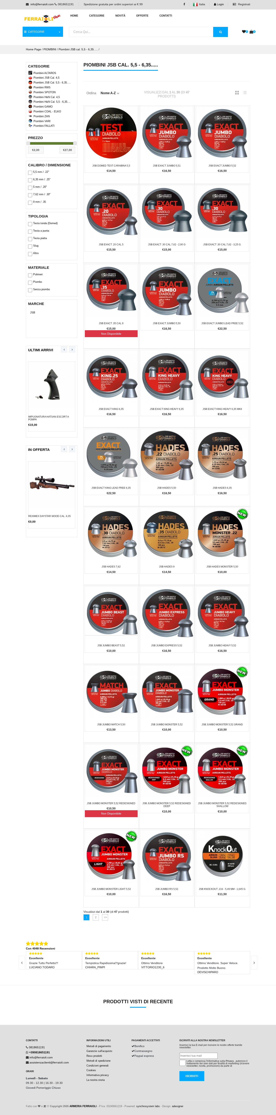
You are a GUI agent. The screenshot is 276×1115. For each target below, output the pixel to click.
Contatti (165, 15)
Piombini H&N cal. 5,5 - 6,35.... (52, 101)
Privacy (230, 1061)
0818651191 (37, 1047)
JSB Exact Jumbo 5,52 (222, 165)
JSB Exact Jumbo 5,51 (167, 165)
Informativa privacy (97, 1075)
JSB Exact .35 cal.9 (111, 323)
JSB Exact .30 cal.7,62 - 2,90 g (166, 244)
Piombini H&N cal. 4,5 (47, 97)
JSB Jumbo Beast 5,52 (111, 645)
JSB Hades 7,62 (111, 566)
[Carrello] (251, 32)
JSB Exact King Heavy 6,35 (167, 409)
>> (105, 917)
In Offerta (39, 450)
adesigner (177, 1106)
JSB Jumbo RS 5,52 (166, 889)
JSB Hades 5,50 (166, 487)
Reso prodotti (94, 1055)
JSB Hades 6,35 (222, 487)
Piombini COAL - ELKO (47, 111)
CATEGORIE (35, 31)
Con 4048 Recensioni (40, 948)
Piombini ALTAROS (45, 73)
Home (74, 15)
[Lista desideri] (244, 32)
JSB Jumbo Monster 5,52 (167, 724)
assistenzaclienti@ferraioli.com (49, 1062)
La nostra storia (95, 1079)
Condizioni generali (97, 1065)
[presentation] (64, 349)
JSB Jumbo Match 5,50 (111, 724)
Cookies (91, 1070)
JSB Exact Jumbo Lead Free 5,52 (222, 323)
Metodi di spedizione (98, 1060)
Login (220, 4)
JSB (32, 312)
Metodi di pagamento (98, 1046)
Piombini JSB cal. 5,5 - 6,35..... (78, 49)
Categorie (96, 15)
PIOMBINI (49, 49)
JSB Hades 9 (167, 566)
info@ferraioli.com (42, 4)
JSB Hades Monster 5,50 (222, 566)
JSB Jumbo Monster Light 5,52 (111, 889)
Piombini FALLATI (44, 125)
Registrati (243, 4)
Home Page (33, 49)
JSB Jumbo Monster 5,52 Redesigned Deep (166, 805)
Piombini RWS (42, 87)
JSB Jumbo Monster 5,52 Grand (222, 724)
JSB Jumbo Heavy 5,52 (222, 645)
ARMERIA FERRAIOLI (83, 1106)
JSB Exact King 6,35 (111, 409)
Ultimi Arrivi (40, 350)
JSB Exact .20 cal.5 (111, 244)
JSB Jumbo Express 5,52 (166, 645)
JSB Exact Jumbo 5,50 (167, 323)
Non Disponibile (111, 333)
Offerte (142, 15)
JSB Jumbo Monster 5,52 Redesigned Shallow (222, 805)
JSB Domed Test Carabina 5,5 (111, 165)
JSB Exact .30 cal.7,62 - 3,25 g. (222, 244)
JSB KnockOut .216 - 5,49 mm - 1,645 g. (222, 889)
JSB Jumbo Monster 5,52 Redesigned (111, 803)
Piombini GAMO (43, 106)
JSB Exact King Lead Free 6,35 (111, 487)
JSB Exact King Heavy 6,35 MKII (222, 409)
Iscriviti (191, 1076)
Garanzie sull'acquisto (99, 1051)
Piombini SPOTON (45, 92)
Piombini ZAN (42, 116)
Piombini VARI (42, 121)
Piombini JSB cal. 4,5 (46, 77)
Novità (120, 15)
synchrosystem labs (148, 1106)
